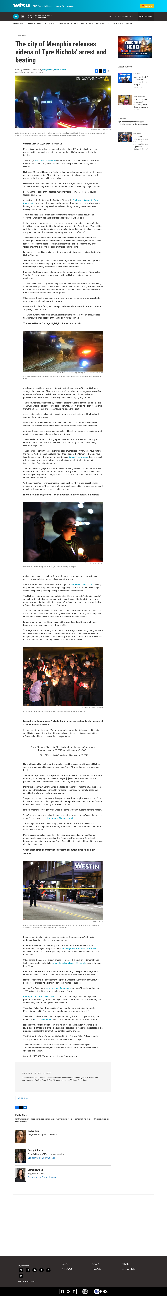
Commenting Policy (129, 1269)
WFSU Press (101, 23)
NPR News (136, 74)
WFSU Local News (139, 96)
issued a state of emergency (59, 988)
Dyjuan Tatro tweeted (78, 457)
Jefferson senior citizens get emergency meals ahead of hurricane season (140, 104)
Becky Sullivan (47, 70)
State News (137, 133)
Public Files (125, 1264)
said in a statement (42, 1019)
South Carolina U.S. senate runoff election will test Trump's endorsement (140, 82)
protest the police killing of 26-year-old (68, 963)
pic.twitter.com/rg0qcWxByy (75, 750)
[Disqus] (83, 1225)
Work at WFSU (67, 1269)
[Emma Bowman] (20, 1175)
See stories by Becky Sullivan (42, 1157)
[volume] (23, 16)
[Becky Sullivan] (20, 1156)
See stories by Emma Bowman (42, 1177)
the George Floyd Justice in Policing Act (79, 948)
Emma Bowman (60, 70)
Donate (148, 6)
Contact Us (95, 1264)
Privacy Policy (96, 1269)
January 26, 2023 (80, 755)
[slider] (26, 16)
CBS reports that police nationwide (38, 996)
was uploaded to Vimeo (45, 160)
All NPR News (20, 35)
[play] (16, 16)
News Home (18, 23)
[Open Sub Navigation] (25, 23)
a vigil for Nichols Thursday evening (59, 818)
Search (129, 23)
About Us (65, 1264)
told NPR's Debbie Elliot (81, 584)
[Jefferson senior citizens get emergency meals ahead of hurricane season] (125, 100)
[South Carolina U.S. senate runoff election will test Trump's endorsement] (125, 78)
